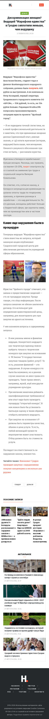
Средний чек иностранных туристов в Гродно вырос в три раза (24, 654)
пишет (26, 166)
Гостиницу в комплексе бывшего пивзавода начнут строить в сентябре (24, 576)
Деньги (24, 13)
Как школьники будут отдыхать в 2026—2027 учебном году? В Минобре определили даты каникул (24, 603)
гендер (18, 484)
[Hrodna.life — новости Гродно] (10, 5)
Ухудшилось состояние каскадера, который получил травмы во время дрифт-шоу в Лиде (24, 629)
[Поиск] (33, 5)
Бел (41, 5)
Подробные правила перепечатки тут (27, 715)
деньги (30, 484)
